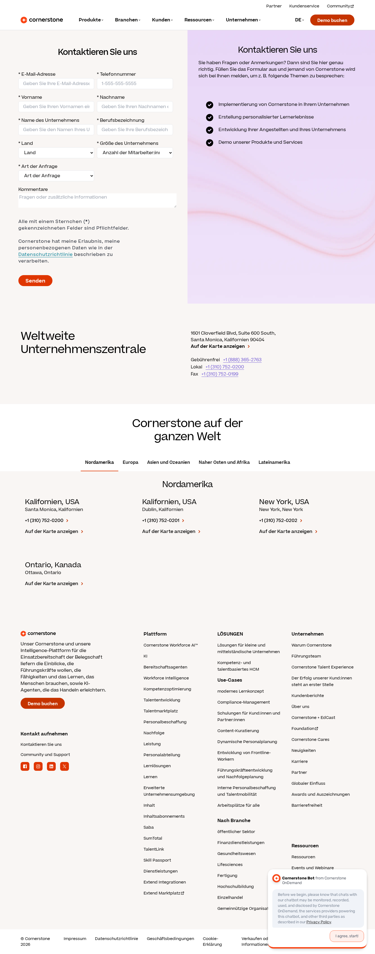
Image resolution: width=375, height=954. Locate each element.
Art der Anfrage (37, 166)
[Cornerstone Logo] (42, 20)
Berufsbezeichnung (120, 120)
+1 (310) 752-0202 (278, 520)
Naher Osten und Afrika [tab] (224, 462)
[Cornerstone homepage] (73, 633)
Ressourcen (303, 857)
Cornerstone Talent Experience (323, 667)
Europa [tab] (130, 462)
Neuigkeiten (304, 750)
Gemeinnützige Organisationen (248, 908)
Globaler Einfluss (308, 783)
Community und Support (45, 755)
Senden (35, 281)
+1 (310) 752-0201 (160, 520)
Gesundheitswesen (236, 854)
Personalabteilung (162, 755)
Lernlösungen (157, 766)
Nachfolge (154, 733)
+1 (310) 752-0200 (225, 367)
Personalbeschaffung (165, 722)
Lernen (150, 777)
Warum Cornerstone (312, 645)
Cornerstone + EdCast (313, 718)
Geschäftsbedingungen (170, 939)
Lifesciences (230, 865)
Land (25, 143)
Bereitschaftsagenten (165, 667)
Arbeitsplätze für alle (238, 805)
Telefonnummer (116, 74)
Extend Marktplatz (162, 893)
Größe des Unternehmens (127, 143)
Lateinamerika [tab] (274, 462)
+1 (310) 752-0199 (220, 374)
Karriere (300, 761)
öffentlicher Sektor (236, 832)
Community (338, 6)
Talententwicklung (162, 700)
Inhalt (149, 805)
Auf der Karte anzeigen (218, 346)
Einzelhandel (230, 898)
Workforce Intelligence (166, 678)
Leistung (152, 744)
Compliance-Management (243, 702)
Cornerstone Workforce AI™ (171, 645)
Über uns (300, 707)
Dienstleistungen (161, 871)
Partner (274, 6)
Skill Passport (157, 860)
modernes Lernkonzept (240, 691)
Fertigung (227, 876)
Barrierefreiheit (307, 805)
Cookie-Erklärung (212, 941)
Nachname (111, 97)
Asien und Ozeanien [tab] (168, 462)
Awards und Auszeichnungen (321, 794)
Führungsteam (306, 656)
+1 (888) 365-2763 (242, 360)
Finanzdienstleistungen (240, 843)
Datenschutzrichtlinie (116, 939)
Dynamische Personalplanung (247, 742)
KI (145, 656)
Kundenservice (304, 6)
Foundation (303, 729)
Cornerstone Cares (310, 740)
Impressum (75, 939)
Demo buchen (332, 21)
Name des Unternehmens (48, 120)
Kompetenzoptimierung (167, 689)
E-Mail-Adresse (36, 74)
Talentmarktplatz (161, 711)
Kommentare (33, 189)
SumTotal (153, 838)
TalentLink (154, 849)
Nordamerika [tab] (99, 462)
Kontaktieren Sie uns (41, 744)
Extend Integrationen (165, 882)
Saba (149, 827)
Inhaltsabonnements (164, 816)
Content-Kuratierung (238, 731)
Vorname (30, 97)
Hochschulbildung (235, 887)
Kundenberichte (308, 696)
